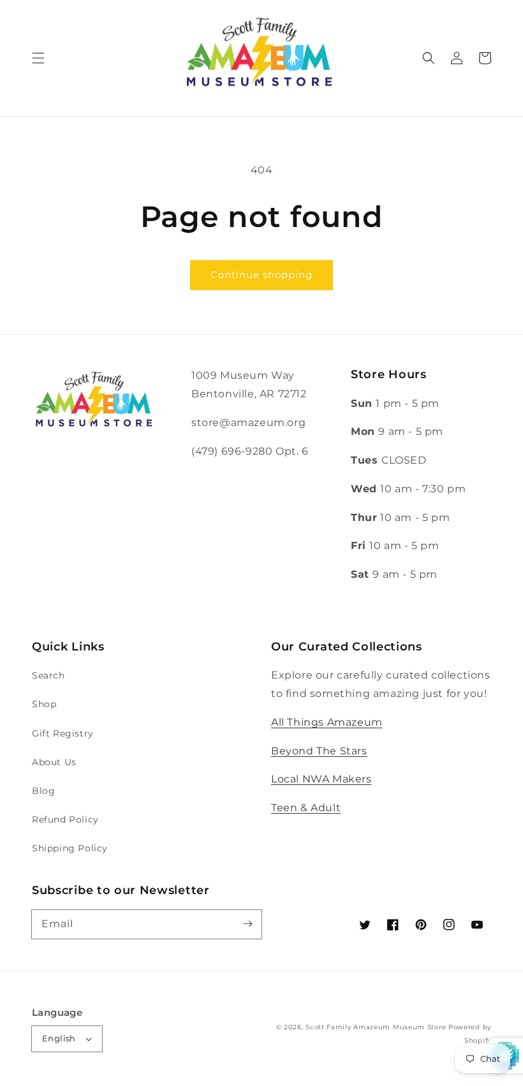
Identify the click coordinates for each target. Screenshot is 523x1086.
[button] (38, 58)
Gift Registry (63, 733)
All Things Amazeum (327, 722)
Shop (44, 704)
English (59, 1038)
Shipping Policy (70, 848)
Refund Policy (65, 819)
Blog (43, 790)
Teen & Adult (306, 808)
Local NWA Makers (321, 779)
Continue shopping (261, 274)
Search (48, 675)
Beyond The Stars (319, 751)
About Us (54, 762)
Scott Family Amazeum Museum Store (376, 1027)
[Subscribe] (247, 924)
